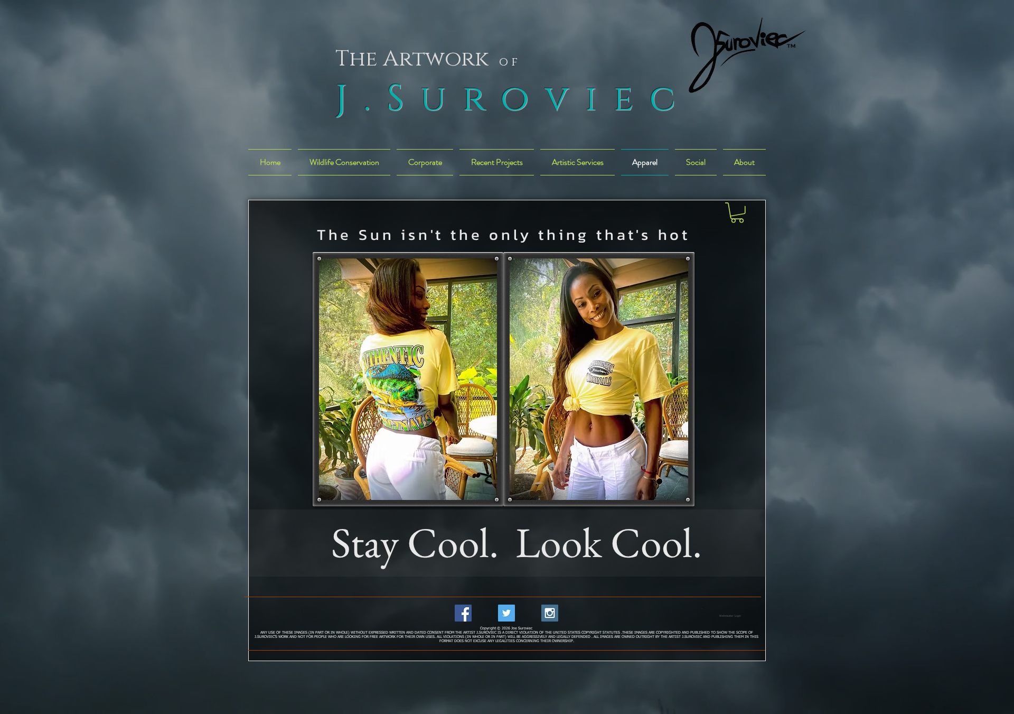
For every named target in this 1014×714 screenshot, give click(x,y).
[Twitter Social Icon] (506, 613)
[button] (737, 212)
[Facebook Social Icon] (463, 613)
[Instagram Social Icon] (549, 613)
